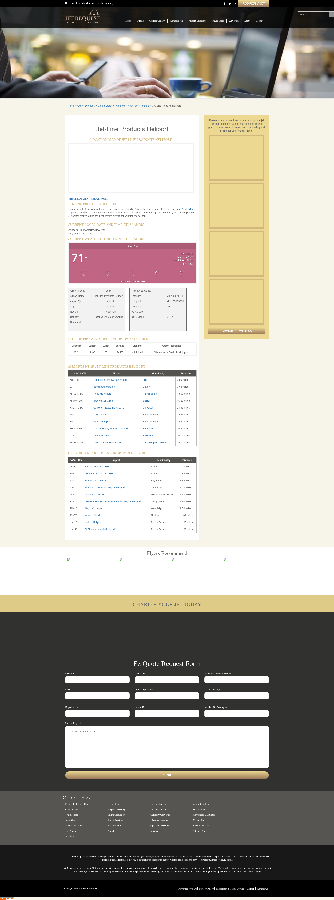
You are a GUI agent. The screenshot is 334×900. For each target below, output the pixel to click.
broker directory (201, 825)
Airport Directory (197, 20)
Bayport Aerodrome (104, 386)
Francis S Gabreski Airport (107, 442)
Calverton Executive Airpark (108, 407)
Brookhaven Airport (103, 400)
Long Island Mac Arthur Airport (110, 379)
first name (70, 673)
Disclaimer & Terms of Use (230, 888)
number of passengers (215, 707)
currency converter (160, 815)
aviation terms (115, 825)
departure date (72, 707)
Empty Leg (160, 209)
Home (128, 20)
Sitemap (260, 20)
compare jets (71, 809)
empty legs (114, 804)
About (247, 20)
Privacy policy (206, 888)
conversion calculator (204, 815)
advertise (70, 820)
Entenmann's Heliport (96, 480)
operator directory (159, 825)
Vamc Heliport (92, 515)
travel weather (115, 820)
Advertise (234, 20)
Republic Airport (102, 393)
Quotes (140, 20)
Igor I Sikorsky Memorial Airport (110, 428)
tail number (71, 831)
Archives (69, 836)
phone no (217, 673)
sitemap (154, 831)
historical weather (159, 820)
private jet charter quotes (78, 804)
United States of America (111, 105)
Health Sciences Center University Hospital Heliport (113, 501)
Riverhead (148, 435)
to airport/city (212, 689)
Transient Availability (182, 209)
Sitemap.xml (199, 831)
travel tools (71, 815)
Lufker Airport (100, 414)
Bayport (147, 386)
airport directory (116, 809)
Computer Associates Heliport (101, 473)
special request (73, 723)
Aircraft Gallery (157, 20)
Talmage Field (101, 435)
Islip (145, 379)
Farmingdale (150, 393)
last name (140, 673)
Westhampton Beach (154, 442)
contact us (262, 888)
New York (133, 105)
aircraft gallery (201, 804)
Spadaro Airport (102, 421)
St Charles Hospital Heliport (100, 529)
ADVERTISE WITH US (237, 331)
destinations (199, 809)
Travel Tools (217, 20)
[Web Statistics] (7, 898)
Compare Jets (176, 20)
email (68, 689)
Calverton (148, 407)
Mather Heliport (93, 522)
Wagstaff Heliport (94, 508)
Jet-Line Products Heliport (99, 466)
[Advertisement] (236, 157)
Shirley (146, 400)
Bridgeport (148, 428)
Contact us (198, 820)
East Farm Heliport (95, 494)
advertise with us (187, 888)
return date (141, 707)
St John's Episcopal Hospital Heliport (105, 487)
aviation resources (74, 825)
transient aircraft (159, 804)
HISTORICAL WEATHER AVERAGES (88, 199)
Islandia (145, 105)
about (111, 831)
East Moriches (150, 414)
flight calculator (116, 815)
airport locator (158, 809)
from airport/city (144, 689)
